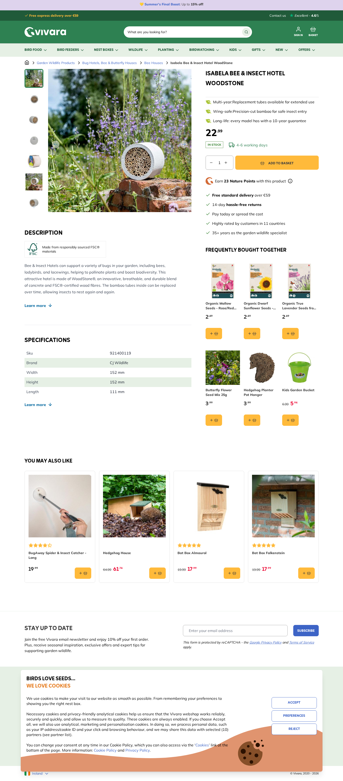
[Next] (184, 144)
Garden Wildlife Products (56, 63)
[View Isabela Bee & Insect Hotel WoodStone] (34, 78)
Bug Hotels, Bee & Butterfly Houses (109, 63)
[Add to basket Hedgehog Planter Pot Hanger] (252, 420)
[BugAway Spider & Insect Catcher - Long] (60, 506)
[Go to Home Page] (27, 62)
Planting (166, 50)
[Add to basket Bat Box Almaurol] (232, 573)
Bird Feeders (68, 50)
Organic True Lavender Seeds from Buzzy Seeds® (299, 305)
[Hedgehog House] (134, 506)
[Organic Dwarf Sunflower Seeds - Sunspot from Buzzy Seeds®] (261, 281)
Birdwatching (201, 50)
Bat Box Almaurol (192, 553)
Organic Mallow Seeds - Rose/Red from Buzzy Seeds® (221, 305)
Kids (233, 50)
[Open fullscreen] (119, 140)
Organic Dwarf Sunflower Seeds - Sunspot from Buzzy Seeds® (260, 305)
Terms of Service (301, 642)
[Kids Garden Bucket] (299, 367)
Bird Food (33, 50)
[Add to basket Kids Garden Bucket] (290, 420)
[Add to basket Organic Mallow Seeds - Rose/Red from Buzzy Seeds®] (214, 333)
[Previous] (55, 144)
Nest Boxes (103, 50)
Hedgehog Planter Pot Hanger (258, 392)
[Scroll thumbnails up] (34, 74)
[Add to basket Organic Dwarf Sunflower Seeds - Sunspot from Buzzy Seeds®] (252, 333)
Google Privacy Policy (265, 642)
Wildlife (135, 50)
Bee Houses (153, 63)
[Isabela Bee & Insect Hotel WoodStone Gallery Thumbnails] (34, 140)
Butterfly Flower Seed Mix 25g (219, 392)
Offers (304, 50)
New (279, 50)
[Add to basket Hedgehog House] (157, 573)
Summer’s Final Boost (162, 4)
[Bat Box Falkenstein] (283, 506)
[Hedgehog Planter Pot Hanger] (261, 367)
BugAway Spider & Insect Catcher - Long (57, 555)
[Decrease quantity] (209, 163)
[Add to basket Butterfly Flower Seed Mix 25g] (214, 420)
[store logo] (45, 32)
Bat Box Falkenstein (268, 553)
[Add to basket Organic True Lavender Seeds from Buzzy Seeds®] (290, 333)
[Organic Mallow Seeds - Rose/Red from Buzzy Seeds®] (223, 281)
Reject (294, 729)
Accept (294, 703)
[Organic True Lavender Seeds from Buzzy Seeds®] (299, 281)
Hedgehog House (117, 553)
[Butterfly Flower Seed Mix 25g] (223, 367)
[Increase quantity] (228, 163)
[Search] (246, 32)
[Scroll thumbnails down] (34, 206)
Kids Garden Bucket (298, 390)
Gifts (256, 50)
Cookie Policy (105, 750)
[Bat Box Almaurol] (209, 506)
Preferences (294, 716)
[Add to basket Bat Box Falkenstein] (306, 573)
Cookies (202, 745)
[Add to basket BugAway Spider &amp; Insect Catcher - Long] (83, 573)
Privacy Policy (137, 750)
